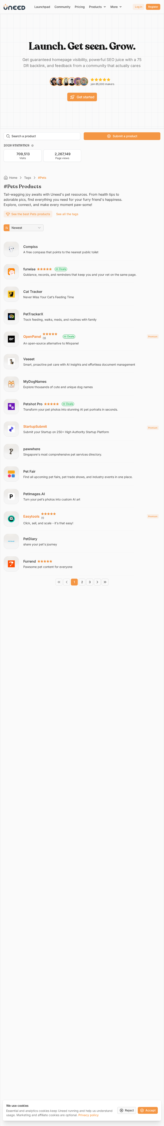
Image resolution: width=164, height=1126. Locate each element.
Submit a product (125, 136)
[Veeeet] (82, 361)
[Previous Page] (66, 582)
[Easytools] (82, 519)
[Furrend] (82, 564)
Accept (150, 1110)
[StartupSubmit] (82, 429)
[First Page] (59, 582)
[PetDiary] (82, 541)
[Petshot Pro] (82, 406)
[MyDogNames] (82, 384)
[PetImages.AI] (82, 496)
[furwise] (82, 272)
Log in (138, 6)
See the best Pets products (30, 214)
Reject (129, 1110)
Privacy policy (88, 1115)
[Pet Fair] (82, 474)
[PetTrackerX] (82, 316)
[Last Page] (105, 582)
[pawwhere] (82, 451)
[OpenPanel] (82, 339)
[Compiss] (82, 249)
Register (153, 6)
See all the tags (67, 214)
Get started (85, 97)
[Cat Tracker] (82, 294)
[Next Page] (97, 582)
